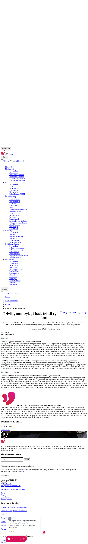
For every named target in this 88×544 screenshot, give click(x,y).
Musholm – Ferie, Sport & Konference (14, 511)
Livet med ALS (14, 190)
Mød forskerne (14, 240)
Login (11, 154)
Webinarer (12, 217)
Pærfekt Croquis (14, 281)
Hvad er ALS (14, 188)
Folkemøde (13, 284)
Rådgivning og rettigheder (18, 221)
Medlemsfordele (14, 202)
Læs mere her (5, 430)
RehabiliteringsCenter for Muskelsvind (14, 507)
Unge (11, 207)
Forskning (8, 231)
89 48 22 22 (7, 484)
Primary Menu (6, 148)
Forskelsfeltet (13, 271)
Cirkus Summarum (15, 269)
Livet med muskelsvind (17, 179)
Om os (3, 493)
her (23, 471)
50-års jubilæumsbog (12, 301)
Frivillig (8, 304)
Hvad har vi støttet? (16, 242)
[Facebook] (1, 533)
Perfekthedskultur (15, 257)
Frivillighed (13, 279)
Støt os (15, 293)
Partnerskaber (14, 273)
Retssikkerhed (14, 252)
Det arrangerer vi (15, 265)
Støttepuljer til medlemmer (18, 223)
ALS (6, 182)
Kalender (6, 161)
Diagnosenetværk (15, 215)
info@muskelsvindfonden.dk (10, 486)
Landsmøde (13, 205)
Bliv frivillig (13, 229)
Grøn (2, 514)
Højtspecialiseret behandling (19, 256)
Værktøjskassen (14, 225)
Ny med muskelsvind (16, 177)
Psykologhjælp (14, 219)
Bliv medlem (21, 161)
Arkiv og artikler (6, 499)
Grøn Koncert (14, 267)
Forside (7, 297)
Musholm (12, 275)
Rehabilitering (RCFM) (17, 180)
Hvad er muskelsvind (16, 175)
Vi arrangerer (9, 259)
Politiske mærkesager (12, 244)
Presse (3, 495)
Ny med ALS (14, 192)
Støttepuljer (13, 238)
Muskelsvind (9, 169)
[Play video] (4, 437)
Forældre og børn (15, 211)
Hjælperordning (14, 254)
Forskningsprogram (16, 236)
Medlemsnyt (13, 227)
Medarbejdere (5, 497)
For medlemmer (10, 196)
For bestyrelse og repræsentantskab (13, 489)
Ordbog (64, 313)
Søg (5, 158)
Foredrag (12, 283)
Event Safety (13, 277)
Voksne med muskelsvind (18, 209)
